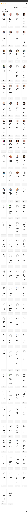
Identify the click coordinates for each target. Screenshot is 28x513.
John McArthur (17, 321)
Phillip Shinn (17, 428)
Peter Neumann (24, 338)
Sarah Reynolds (17, 394)
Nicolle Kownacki (3, 274)
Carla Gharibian (24, 160)
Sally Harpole (10, 209)
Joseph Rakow (24, 377)
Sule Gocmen (10, 176)
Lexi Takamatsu (24, 445)
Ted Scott (3, 428)
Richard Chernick (24, 90)
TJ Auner (17, 35)
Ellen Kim (24, 244)
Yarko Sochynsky (17, 444)
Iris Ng (3, 352)
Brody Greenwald (10, 193)
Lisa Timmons (17, 459)
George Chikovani (3, 107)
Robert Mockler (24, 321)
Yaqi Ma (17, 308)
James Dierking (10, 145)
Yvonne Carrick (24, 70)
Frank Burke (3, 69)
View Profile (3, 27)
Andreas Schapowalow (17, 412)
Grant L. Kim (3, 257)
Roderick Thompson (10, 460)
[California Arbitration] (4, 3)
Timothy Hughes (17, 227)
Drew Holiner (3, 225)
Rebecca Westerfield (17, 478)
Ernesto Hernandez (17, 210)
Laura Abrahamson (3, 18)
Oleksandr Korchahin (17, 259)
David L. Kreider (10, 274)
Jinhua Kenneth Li (10, 291)
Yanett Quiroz (17, 378)
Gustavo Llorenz (17, 291)
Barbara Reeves (10, 394)
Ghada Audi (10, 35)
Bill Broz (24, 54)
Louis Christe (10, 107)
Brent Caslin (3, 89)
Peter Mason (10, 320)
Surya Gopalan (24, 176)
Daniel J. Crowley (24, 107)
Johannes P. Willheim (3, 494)
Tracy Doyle (17, 144)
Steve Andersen (3, 36)
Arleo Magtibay (24, 307)
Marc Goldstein (17, 176)
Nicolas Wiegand (24, 476)
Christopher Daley (17, 125)
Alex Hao (3, 208)
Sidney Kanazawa (17, 243)
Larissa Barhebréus (3, 54)
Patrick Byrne (10, 69)
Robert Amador (17, 18)
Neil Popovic (3, 378)
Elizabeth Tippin (24, 459)
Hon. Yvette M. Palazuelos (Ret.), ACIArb (17, 359)
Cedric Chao (17, 89)
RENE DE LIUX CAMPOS (17, 71)
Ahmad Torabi (3, 475)
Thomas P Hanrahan (24, 193)
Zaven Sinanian (24, 429)
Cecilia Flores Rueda (10, 160)
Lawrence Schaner (10, 411)
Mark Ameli (24, 17)
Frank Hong (10, 225)
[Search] (24, 3)
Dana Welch (10, 475)
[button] (26, 3)
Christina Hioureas (24, 209)
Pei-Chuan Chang (10, 90)
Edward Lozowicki (24, 291)
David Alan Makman (3, 323)
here (21, 0)
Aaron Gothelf (3, 193)
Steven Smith (10, 443)
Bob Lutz (10, 306)
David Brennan (17, 54)
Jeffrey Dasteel (24, 125)
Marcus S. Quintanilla (10, 378)
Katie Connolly (17, 107)
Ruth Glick (3, 176)
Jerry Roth (24, 393)
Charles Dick (3, 144)
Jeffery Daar (10, 124)
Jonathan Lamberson (24, 276)
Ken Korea (24, 257)
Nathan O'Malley (10, 354)
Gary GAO (17, 159)
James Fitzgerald (24, 145)
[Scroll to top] (26, 511)
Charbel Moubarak (3, 338)
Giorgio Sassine (3, 411)
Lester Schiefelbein (24, 411)
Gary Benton (10, 54)
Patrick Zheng (10, 493)
